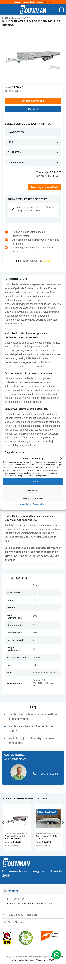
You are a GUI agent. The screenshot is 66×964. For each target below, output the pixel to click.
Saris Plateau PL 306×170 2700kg (48, 837)
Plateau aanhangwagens (16, 18)
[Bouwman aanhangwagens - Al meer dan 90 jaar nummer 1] (33, 9)
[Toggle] (5, 714)
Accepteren (33, 481)
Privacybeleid (38, 504)
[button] (61, 458)
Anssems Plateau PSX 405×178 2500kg (15, 837)
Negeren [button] (48, 2)
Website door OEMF (45, 960)
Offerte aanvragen (33, 101)
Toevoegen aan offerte (44, 187)
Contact (33, 109)
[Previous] (3, 828)
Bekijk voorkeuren (33, 498)
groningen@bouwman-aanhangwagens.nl (30, 903)
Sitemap (30, 960)
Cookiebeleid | (19, 960)
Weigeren (33, 490)
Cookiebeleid (25, 504)
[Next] (63, 828)
